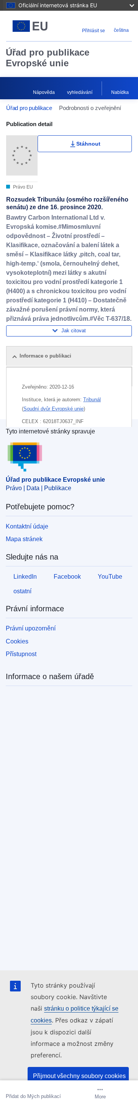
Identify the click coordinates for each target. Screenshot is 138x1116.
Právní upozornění (31, 628)
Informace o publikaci (45, 356)
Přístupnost (21, 654)
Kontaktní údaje (27, 526)
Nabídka (120, 92)
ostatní (22, 591)
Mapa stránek (24, 539)
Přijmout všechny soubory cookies (79, 1076)
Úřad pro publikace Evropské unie (47, 57)
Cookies (17, 641)
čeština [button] (121, 30)
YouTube (110, 576)
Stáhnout (88, 144)
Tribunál (92, 399)
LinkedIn (25, 576)
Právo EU (22, 187)
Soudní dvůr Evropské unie (53, 409)
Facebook (67, 576)
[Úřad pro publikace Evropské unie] (30, 26)
